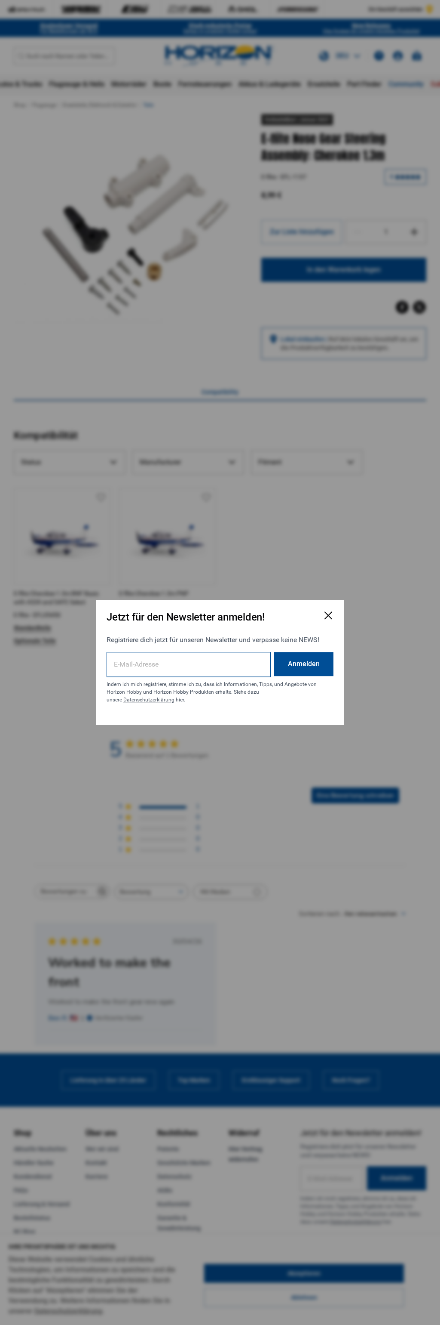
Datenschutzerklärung (148, 700)
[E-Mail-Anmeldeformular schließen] (328, 615)
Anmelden (304, 664)
